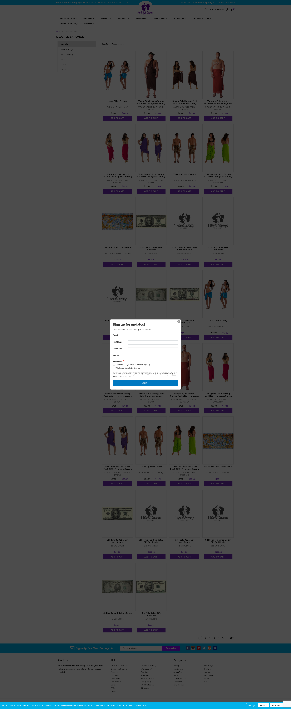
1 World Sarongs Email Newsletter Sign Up (132, 364)
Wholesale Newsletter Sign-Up (127, 368)
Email (115, 335)
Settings (251, 705)
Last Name (117, 348)
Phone (116, 355)
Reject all (263, 705)
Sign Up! (145, 382)
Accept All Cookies (280, 705)
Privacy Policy (142, 705)
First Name (117, 342)
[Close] (178, 321)
